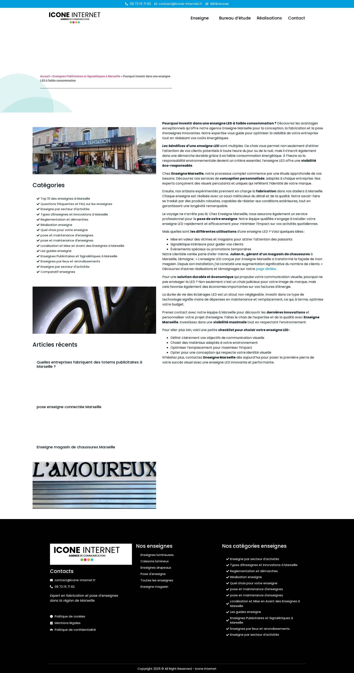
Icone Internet (206, 668)
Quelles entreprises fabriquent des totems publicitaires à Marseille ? (89, 364)
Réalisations (269, 18)
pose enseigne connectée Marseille (69, 406)
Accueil (45, 76)
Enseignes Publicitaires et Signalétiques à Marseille (86, 76)
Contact (296, 18)
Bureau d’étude (235, 18)
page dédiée (266, 268)
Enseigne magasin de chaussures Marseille (76, 447)
